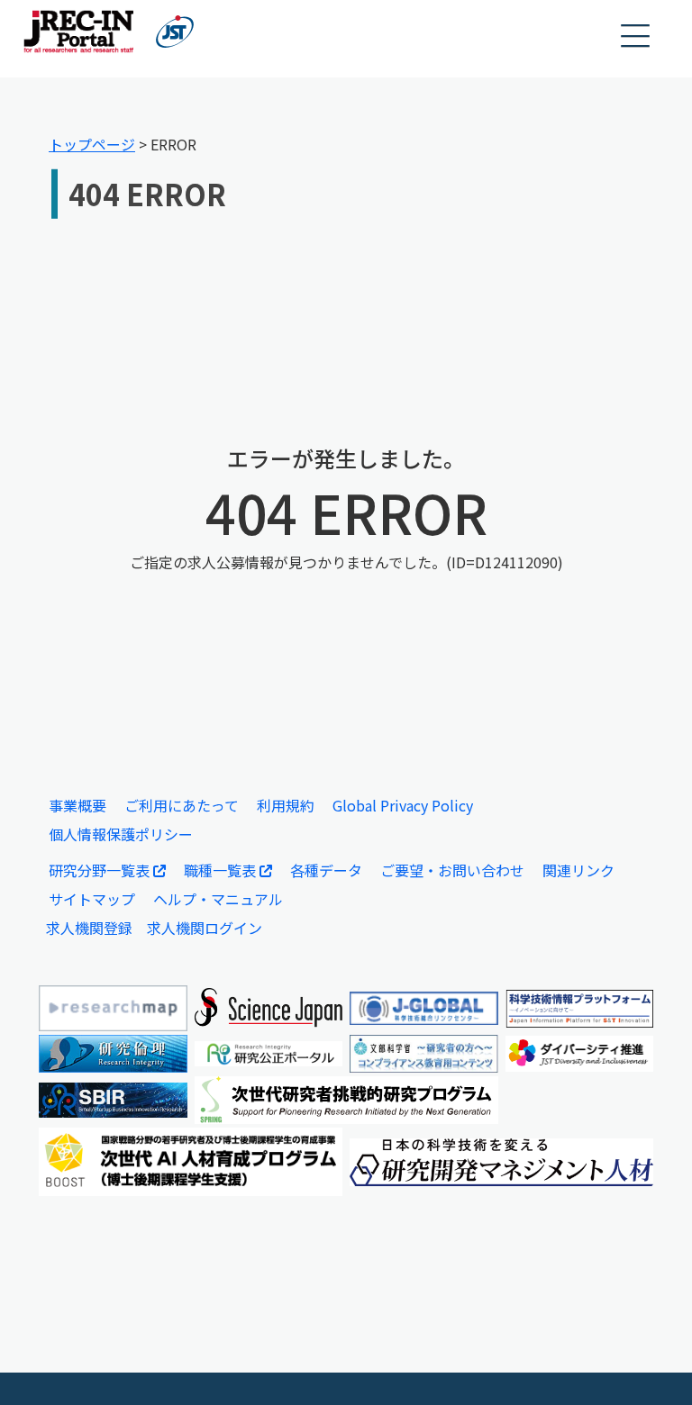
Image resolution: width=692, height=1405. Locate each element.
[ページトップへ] (651, 1364)
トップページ (92, 144)
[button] (636, 36)
